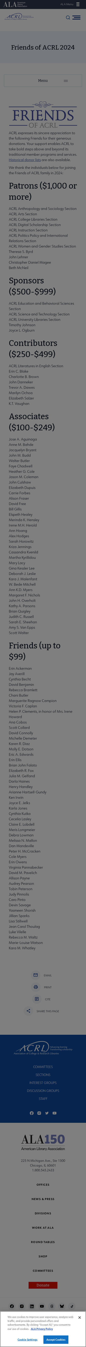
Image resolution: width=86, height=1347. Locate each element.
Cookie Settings (27, 1339)
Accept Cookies (56, 1339)
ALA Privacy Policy (42, 1328)
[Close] (79, 1317)
